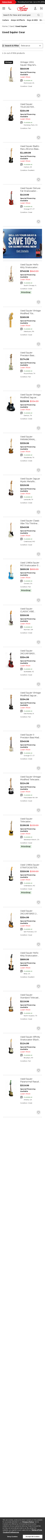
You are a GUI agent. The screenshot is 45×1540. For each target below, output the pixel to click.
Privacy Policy (28, 1522)
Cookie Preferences (11, 1532)
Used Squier (21, 26)
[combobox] (31, 45)
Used (11, 26)
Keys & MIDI (32, 20)
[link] (30, 63)
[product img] (11, 74)
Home (5, 26)
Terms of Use (36, 1530)
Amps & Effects (18, 20)
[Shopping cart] (41, 8)
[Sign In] (35, 8)
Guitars (5, 20)
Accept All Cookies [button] (33, 1536)
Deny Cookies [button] (12, 1536)
